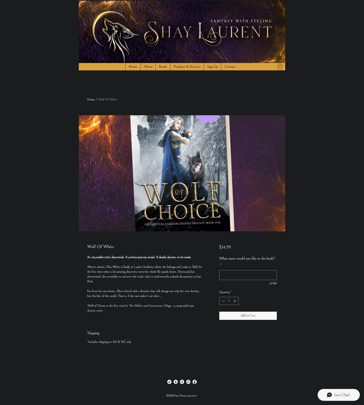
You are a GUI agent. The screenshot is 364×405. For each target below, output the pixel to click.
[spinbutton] (228, 301)
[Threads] (182, 382)
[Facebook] (195, 382)
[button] (162, 66)
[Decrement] (223, 301)
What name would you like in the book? (247, 261)
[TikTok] (169, 382)
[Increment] (235, 301)
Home (91, 99)
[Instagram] (188, 382)
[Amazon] (176, 382)
